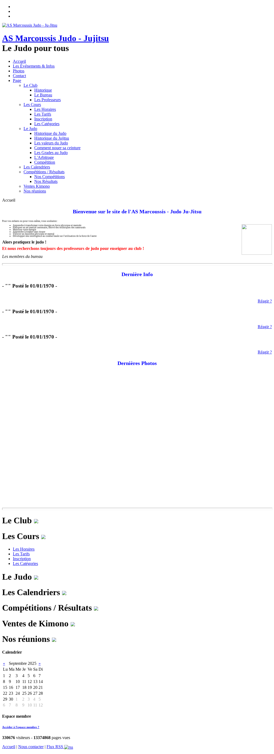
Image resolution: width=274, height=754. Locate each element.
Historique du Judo (50, 133)
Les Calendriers (37, 167)
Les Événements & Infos (34, 66)
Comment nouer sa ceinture (57, 148)
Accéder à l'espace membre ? (20, 727)
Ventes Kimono (37, 186)
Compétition (44, 162)
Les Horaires (45, 109)
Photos (18, 71)
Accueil (19, 61)
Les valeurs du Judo (51, 143)
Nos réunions (35, 191)
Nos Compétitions (49, 176)
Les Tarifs (42, 114)
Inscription (43, 119)
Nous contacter (31, 746)
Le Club (30, 85)
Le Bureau (43, 95)
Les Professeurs (47, 99)
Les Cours (32, 104)
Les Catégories (46, 123)
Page (17, 80)
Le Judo (30, 128)
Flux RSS (55, 746)
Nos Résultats (46, 181)
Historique (43, 90)
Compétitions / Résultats (44, 172)
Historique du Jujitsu (51, 138)
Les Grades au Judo (51, 152)
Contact (19, 75)
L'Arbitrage (44, 157)
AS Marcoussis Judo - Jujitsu (55, 38)
